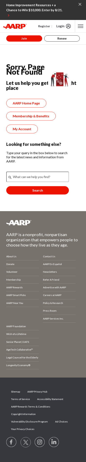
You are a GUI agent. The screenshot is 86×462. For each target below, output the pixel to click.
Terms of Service (20, 399)
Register (44, 26)
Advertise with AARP (54, 287)
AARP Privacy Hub (37, 391)
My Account (22, 129)
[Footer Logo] (43, 222)
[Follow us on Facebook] (11, 442)
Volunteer (12, 271)
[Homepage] (15, 26)
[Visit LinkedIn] (54, 442)
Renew (62, 38)
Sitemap (15, 391)
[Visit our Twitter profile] (25, 442)
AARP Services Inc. (53, 318)
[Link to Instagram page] (40, 442)
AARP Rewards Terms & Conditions (30, 406)
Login (60, 26)
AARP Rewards (14, 287)
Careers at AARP (52, 295)
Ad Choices (61, 421)
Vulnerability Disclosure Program (29, 421)
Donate (10, 264)
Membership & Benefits (31, 116)
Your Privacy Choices (22, 429)
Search (37, 190)
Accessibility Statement (50, 399)
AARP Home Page (26, 103)
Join (24, 38)
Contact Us (49, 256)
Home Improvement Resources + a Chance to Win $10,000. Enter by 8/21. (34, 7)
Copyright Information (23, 414)
